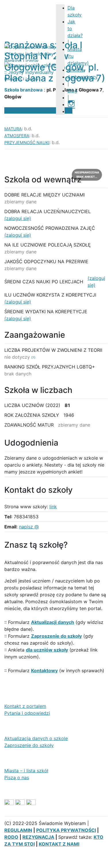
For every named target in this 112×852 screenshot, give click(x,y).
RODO (11, 837)
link (53, 506)
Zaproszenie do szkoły (29, 745)
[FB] (69, 111)
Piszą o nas (16, 777)
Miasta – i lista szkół (26, 770)
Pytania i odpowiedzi (27, 713)
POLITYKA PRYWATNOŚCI (66, 830)
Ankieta (75, 70)
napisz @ (29, 527)
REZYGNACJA (38, 837)
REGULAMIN (18, 830)
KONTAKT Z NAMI (59, 844)
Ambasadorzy (82, 77)
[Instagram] (71, 104)
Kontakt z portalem (25, 706)
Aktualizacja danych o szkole (36, 738)
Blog (72, 90)
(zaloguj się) (17, 218)
